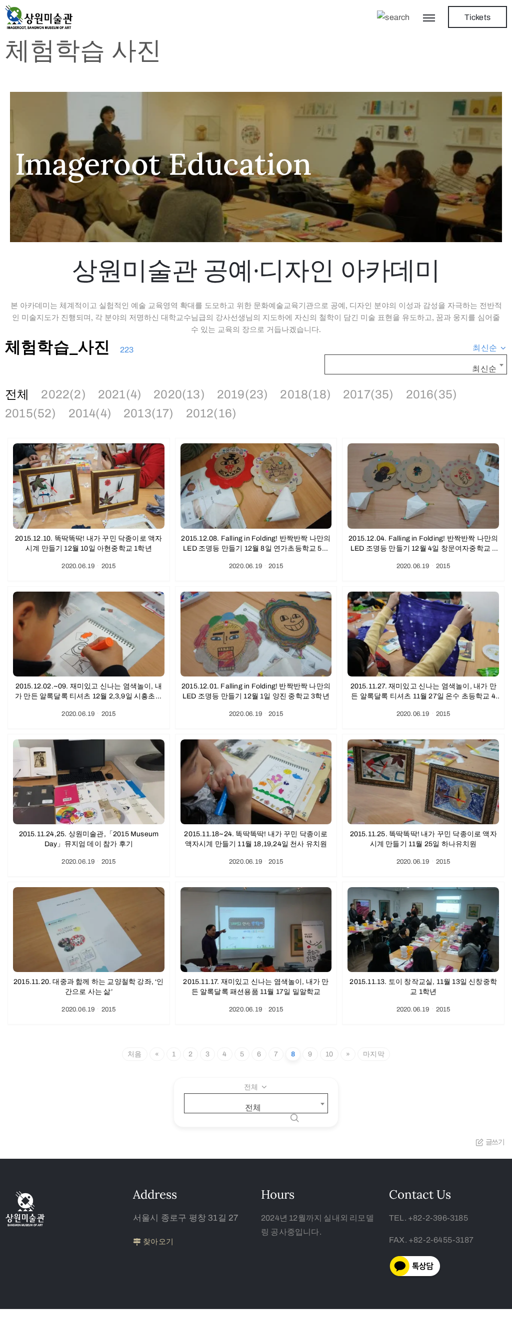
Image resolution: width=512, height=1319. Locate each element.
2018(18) (305, 394)
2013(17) (149, 413)
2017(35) (368, 394)
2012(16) (211, 413)
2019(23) (242, 394)
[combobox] (489, 347)
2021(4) (120, 394)
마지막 (373, 1054)
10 (329, 1054)
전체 (17, 394)
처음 (135, 1054)
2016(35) (432, 394)
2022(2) (63, 394)
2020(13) (179, 394)
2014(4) (90, 413)
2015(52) (30, 413)
